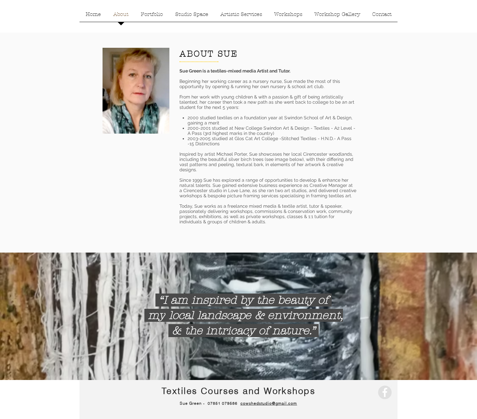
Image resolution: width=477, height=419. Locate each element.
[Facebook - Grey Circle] (385, 392)
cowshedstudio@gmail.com (268, 403)
